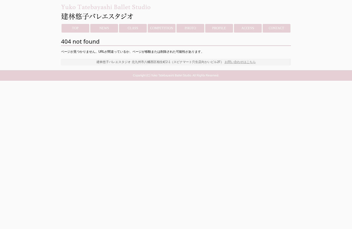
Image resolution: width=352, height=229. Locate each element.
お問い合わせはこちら (240, 62)
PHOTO (190, 28)
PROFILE (219, 28)
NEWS (104, 28)
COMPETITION (161, 28)
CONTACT (276, 28)
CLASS (133, 28)
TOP (75, 28)
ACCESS (247, 28)
